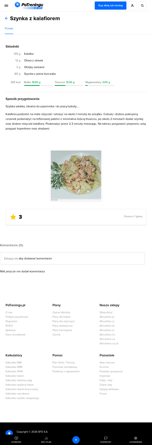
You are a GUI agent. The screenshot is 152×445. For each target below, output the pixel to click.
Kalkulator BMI (14, 362)
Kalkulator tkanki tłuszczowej (22, 389)
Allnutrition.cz (107, 321)
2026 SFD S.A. (39, 431)
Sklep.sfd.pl (106, 312)
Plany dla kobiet (61, 316)
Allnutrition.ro (107, 330)
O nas (9, 312)
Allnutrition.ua (107, 339)
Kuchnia (104, 367)
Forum (103, 393)
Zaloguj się (11, 258)
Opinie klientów (61, 312)
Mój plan (46, 442)
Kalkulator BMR (14, 367)
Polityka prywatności (17, 316)
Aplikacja (11, 330)
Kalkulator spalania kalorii (20, 384)
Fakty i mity (106, 380)
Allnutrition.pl (107, 316)
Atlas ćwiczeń (107, 362)
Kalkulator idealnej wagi (19, 380)
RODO (9, 325)
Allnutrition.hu (107, 334)
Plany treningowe (62, 330)
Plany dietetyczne (62, 325)
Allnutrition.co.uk (109, 343)
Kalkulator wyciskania (17, 393)
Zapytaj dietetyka (109, 389)
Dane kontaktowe (16, 334)
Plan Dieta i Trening (63, 362)
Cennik (56, 334)
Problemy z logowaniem (66, 371)
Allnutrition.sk (107, 325)
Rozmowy (105, 442)
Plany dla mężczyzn (63, 321)
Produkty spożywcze (111, 371)
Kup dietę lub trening (110, 5)
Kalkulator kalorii (15, 375)
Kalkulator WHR (14, 371)
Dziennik (16, 442)
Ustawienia (135, 442)
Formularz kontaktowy (64, 367)
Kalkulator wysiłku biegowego (22, 398)
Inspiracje (105, 375)
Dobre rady (106, 384)
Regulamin (11, 321)
